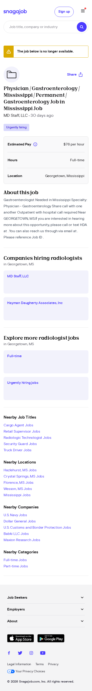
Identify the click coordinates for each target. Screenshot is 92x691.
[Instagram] (31, 653)
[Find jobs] (82, 27)
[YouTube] (42, 653)
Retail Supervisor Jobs (22, 431)
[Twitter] (20, 653)
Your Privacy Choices (30, 671)
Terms (40, 664)
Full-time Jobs (15, 560)
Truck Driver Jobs (17, 450)
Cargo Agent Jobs (18, 425)
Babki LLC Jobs (16, 534)
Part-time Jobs (16, 566)
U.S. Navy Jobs (15, 515)
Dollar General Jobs (20, 521)
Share (72, 74)
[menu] (82, 11)
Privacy (53, 664)
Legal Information (19, 664)
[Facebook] (9, 653)
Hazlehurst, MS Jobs (20, 470)
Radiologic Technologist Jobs (27, 437)
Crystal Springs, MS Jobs (24, 476)
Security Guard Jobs (20, 444)
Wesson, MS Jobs (18, 489)
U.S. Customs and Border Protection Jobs (37, 527)
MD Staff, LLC (16, 116)
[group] (16, 127)
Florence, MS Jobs (18, 482)
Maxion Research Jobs (22, 540)
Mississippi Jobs (17, 495)
